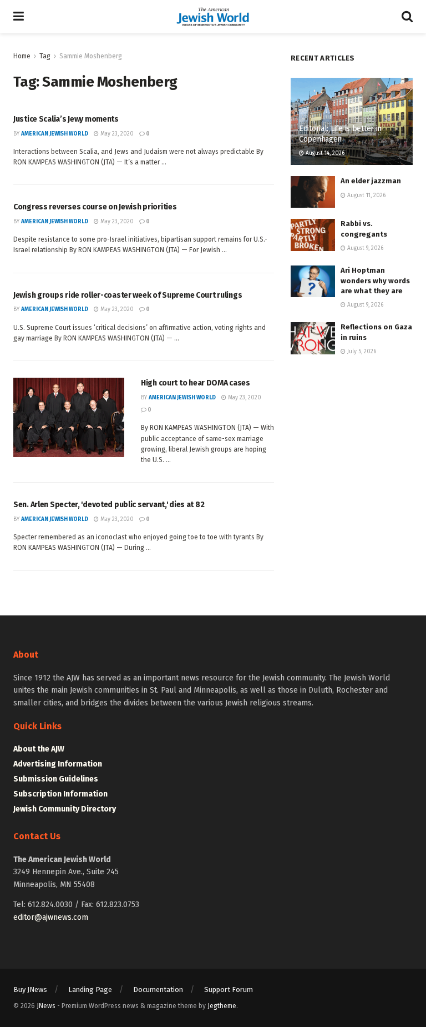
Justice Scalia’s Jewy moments (66, 119)
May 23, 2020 (116, 134)
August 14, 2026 (324, 153)
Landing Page (90, 989)
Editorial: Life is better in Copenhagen (340, 133)
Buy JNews (30, 989)
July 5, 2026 (361, 351)
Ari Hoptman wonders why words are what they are (375, 280)
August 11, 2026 (366, 195)
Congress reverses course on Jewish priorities (94, 207)
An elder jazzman (371, 181)
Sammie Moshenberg (90, 56)
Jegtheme (221, 1006)
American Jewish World (54, 134)
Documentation (158, 989)
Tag (44, 56)
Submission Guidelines (55, 779)
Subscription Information (60, 794)
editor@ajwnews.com (50, 917)
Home (22, 56)
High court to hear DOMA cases (195, 383)
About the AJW (38, 749)
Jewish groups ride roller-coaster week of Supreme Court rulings (127, 295)
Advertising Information (57, 764)
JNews (46, 1006)
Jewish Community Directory (64, 809)
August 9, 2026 (364, 248)
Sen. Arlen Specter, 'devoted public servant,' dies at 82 (108, 504)
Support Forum (228, 989)
